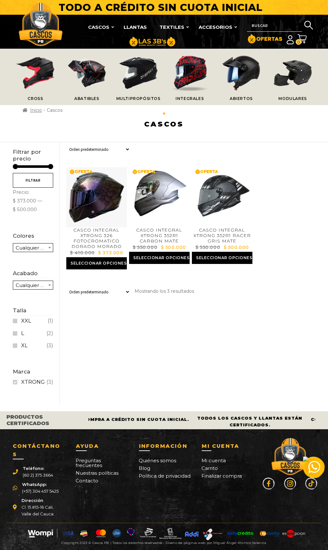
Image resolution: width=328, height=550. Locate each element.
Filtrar (33, 180)
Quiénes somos (157, 460)
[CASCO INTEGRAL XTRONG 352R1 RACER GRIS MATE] (222, 197)
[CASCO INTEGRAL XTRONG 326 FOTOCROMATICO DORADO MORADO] (96, 197)
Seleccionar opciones (98, 263)
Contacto (87, 481)
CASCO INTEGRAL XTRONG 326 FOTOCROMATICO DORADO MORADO (96, 238)
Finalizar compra (221, 476)
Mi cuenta (213, 460)
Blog (144, 468)
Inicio (36, 110)
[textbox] (33, 247)
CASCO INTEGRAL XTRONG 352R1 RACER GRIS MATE (222, 235)
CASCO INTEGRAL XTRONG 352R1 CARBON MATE (159, 235)
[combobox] (33, 247)
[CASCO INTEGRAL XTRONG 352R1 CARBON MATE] (159, 197)
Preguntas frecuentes (89, 462)
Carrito (209, 468)
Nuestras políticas (97, 473)
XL (24, 345)
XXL (26, 321)
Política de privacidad (165, 476)
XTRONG (33, 382)
